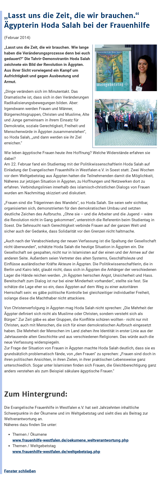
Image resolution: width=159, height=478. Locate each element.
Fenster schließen (20, 471)
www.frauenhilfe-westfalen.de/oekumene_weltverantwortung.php (70, 440)
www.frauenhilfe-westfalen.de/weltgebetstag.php (56, 451)
